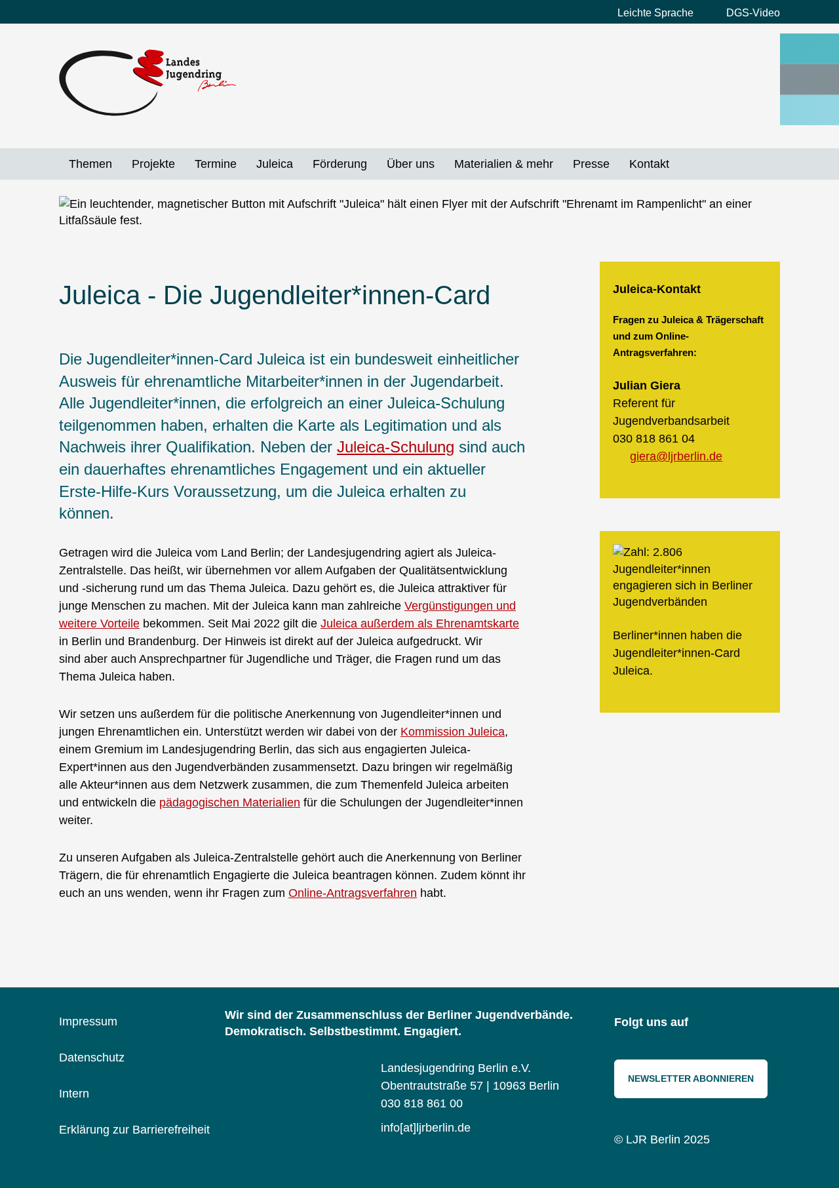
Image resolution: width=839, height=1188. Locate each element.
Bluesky (737, 1023)
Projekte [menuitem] (153, 163)
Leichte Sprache (655, 12)
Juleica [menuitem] (274, 163)
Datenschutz (92, 1057)
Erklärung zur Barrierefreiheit (134, 1129)
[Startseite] (147, 82)
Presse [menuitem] (591, 163)
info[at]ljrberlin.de (426, 1127)
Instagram (708, 1023)
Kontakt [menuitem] (649, 163)
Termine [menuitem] (216, 163)
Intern (74, 1093)
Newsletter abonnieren (691, 1078)
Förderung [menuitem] (340, 163)
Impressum (88, 1021)
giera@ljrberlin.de (676, 456)
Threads (767, 1023)
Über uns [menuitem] (411, 163)
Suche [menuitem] (689, 164)
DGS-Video (753, 12)
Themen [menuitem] (90, 163)
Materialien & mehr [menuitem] (503, 163)
